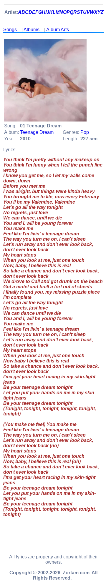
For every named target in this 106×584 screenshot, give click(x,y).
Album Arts (57, 29)
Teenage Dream (37, 132)
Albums (31, 29)
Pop (84, 132)
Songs (10, 29)
